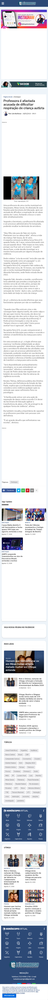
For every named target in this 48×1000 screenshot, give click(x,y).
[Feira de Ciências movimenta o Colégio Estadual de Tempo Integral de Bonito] (35, 514)
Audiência (34, 750)
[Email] (32, 490)
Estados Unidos (10, 767)
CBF (27, 755)
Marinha (38, 776)
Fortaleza (17, 771)
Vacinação (36, 792)
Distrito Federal (10, 763)
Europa (21, 767)
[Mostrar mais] (36, 490)
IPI (13, 776)
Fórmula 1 (27, 771)
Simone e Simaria (34, 788)
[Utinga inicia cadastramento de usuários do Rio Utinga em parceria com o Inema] (34, 860)
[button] (3, 3)
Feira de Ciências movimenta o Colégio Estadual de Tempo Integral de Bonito (34, 528)
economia (26, 797)
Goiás (36, 771)
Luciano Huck (21, 776)
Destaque (17, 97)
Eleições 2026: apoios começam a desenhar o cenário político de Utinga (30, 728)
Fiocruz (7, 771)
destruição (15, 797)
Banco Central (10, 755)
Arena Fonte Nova (11, 750)
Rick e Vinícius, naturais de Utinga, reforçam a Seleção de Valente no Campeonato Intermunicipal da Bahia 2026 (31, 682)
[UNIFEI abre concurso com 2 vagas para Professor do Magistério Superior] (10, 715)
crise (7, 797)
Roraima (8, 788)
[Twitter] (19, 490)
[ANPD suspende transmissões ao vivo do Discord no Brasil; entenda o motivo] (12, 544)
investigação (9, 801)
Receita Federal (21, 784)
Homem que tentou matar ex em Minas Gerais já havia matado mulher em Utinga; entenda (22, 666)
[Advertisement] (24, 53)
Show (23, 788)
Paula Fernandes (33, 780)
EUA (20, 763)
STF (16, 788)
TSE (6, 792)
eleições (35, 797)
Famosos (31, 767)
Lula (30, 776)
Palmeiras (21, 780)
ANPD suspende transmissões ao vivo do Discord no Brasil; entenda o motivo (12, 557)
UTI (28, 792)
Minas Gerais (9, 780)
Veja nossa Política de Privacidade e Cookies (20, 992)
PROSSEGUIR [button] (9, 996)
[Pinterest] (27, 490)
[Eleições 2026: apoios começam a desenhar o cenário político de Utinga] (10, 729)
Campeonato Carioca (12, 759)
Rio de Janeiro (34, 784)
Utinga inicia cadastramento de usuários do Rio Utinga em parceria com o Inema (33, 875)
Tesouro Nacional (18, 792)
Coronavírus (27, 759)
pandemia (20, 801)
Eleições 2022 (30, 763)
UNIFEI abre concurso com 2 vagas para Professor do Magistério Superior (30, 714)
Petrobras (8, 784)
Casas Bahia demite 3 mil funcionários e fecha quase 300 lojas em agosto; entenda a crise (12, 528)
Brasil (20, 755)
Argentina (24, 750)
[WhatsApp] (23, 490)
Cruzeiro (37, 759)
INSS (7, 776)
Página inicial (7, 97)
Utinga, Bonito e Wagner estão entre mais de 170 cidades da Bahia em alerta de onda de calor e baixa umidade (30, 699)
